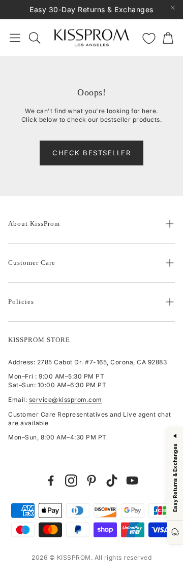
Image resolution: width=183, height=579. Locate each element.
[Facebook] (51, 480)
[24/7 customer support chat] (175, 532)
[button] (15, 37)
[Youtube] (132, 480)
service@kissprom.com (65, 399)
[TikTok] (112, 480)
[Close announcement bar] (172, 7)
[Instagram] (71, 480)
